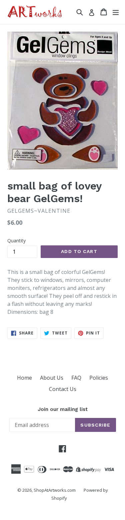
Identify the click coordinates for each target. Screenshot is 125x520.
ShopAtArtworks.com (55, 490)
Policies (98, 377)
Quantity (16, 240)
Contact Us (62, 389)
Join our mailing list (63, 409)
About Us (51, 377)
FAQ (76, 377)
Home (24, 377)
